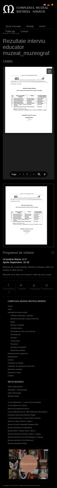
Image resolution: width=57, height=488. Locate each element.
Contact (24, 31)
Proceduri (14, 344)
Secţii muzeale (13, 26)
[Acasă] (26, 9)
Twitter (21, 288)
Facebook (9, 290)
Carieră (10, 360)
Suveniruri (28, 464)
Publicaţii (10, 31)
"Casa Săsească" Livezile (17, 405)
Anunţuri (14, 338)
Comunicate (15, 341)
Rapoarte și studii (14, 372)
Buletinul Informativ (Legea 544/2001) (25, 319)
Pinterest (47, 288)
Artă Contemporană (15, 387)
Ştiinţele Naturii (13, 396)
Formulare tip (15, 335)
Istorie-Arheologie (14, 393)
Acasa (10, 306)
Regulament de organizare (18, 354)
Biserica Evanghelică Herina (18, 409)
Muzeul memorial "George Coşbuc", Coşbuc (24, 434)
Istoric (42, 26)
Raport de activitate (18, 350)
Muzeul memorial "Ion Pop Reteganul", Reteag (25, 437)
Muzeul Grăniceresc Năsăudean (20, 428)
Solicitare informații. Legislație (22, 316)
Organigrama (13, 357)
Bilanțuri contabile (17, 325)
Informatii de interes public (18, 312)
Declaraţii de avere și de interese (23, 331)
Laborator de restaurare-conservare (21, 366)
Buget (13, 322)
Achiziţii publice (16, 328)
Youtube (34, 288)
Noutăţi (30, 26)
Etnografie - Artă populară (17, 390)
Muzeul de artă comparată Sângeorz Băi (23, 424)
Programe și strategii (15, 363)
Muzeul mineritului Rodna (17, 443)
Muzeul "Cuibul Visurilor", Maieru (20, 421)
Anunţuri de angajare (18, 347)
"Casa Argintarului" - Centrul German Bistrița (24, 402)
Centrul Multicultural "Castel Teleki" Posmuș (24, 418)
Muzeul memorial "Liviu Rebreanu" (21, 440)
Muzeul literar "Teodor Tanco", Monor (21, 431)
